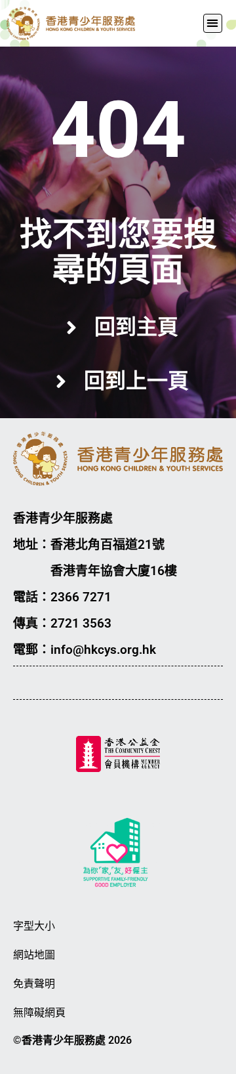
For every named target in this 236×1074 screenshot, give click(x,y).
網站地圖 (34, 955)
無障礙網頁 (39, 1012)
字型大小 (34, 926)
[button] (212, 23)
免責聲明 (34, 983)
